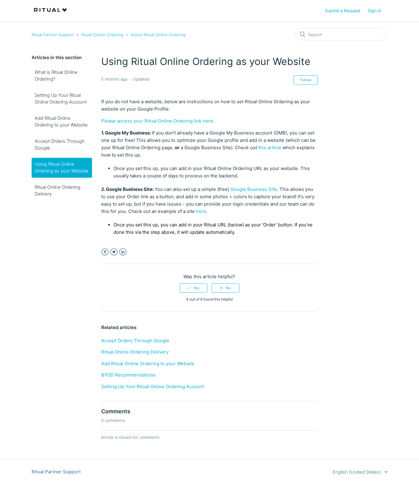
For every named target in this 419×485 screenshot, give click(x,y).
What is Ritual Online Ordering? (56, 75)
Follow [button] (305, 80)
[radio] (193, 288)
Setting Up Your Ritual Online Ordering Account (61, 98)
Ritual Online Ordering (102, 34)
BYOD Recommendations (128, 375)
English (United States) (357, 472)
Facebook (105, 252)
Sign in (374, 10)
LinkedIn (123, 252)
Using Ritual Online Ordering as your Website (61, 167)
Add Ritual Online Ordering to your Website (61, 121)
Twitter (114, 252)
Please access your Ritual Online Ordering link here (157, 121)
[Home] (50, 14)
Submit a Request (342, 10)
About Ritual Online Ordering (158, 34)
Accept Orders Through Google (60, 144)
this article (269, 147)
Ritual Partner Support (53, 34)
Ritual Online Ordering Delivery (57, 190)
